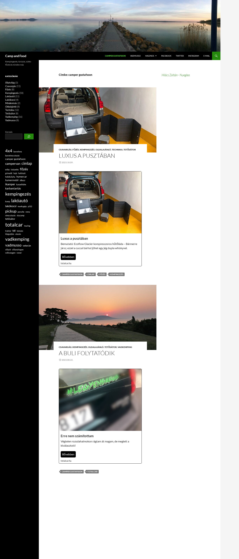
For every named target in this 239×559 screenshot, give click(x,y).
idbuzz (22, 180)
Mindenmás (11, 103)
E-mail (206, 56)
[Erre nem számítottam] (100, 416)
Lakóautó (10, 96)
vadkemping (17, 239)
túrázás (20, 231)
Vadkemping (125, 347)
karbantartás (13, 188)
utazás (18, 234)
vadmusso (13, 245)
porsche (21, 212)
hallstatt (22, 173)
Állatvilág (10, 82)
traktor (8, 231)
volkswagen (10, 253)
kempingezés (116, 274)
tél (14, 230)
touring (27, 226)
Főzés (75, 149)
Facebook (166, 56)
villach (8, 249)
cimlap (90, 274)
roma (28, 212)
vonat (19, 253)
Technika (117, 149)
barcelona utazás (12, 155)
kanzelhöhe (21, 184)
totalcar (92, 471)
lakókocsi (10, 206)
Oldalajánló (103, 149)
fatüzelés (15, 169)
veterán (27, 245)
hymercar (21, 176)
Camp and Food (15, 56)
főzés (102, 274)
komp (7, 201)
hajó (15, 173)
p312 (30, 206)
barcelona (17, 151)
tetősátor (10, 218)
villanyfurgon (17, 249)
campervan (12, 163)
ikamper (10, 184)
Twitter (180, 56)
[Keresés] (29, 136)
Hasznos (149, 56)
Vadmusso (135, 56)
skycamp (20, 215)
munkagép (22, 206)
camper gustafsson (72, 274)
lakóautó (19, 200)
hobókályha (10, 177)
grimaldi (8, 173)
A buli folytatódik (87, 353)
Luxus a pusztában (87, 155)
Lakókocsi (10, 99)
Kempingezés (87, 149)
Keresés (8, 132)
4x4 (8, 150)
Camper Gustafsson (115, 56)
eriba (7, 169)
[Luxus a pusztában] (100, 218)
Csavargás (65, 149)
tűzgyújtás (9, 234)
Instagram (193, 56)
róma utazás (10, 215)
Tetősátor (130, 149)
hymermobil (12, 180)
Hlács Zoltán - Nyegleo (176, 75)
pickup (10, 211)
